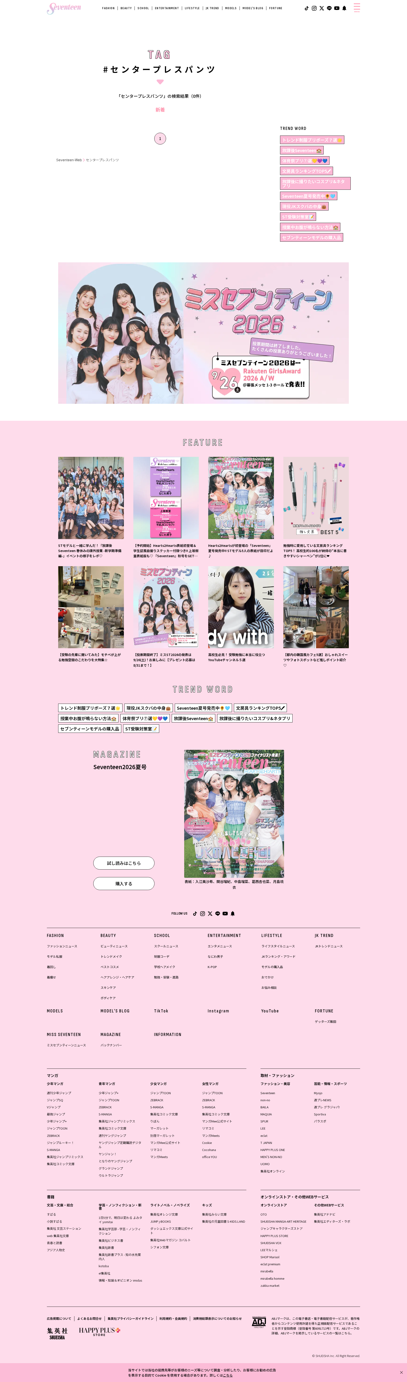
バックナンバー (111, 1045)
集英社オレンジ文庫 (164, 1214)
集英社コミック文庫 (60, 1164)
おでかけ (267, 977)
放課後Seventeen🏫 (302, 150)
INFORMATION (168, 1034)
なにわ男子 (215, 956)
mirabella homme (272, 1278)
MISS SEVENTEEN (64, 1034)
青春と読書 (54, 1243)
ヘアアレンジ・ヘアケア (117, 977)
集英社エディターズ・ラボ (332, 1221)
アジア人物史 (56, 1250)
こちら (228, 1375)
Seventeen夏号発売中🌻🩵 (308, 196)
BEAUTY (126, 8)
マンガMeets (159, 1157)
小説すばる (54, 1221)
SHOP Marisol (269, 1257)
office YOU (209, 1157)
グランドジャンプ (111, 1168)
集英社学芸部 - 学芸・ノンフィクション (120, 1231)
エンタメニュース (220, 946)
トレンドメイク (111, 956)
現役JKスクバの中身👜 (304, 206)
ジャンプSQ (55, 1100)
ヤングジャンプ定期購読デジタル (120, 1144)
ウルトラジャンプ (111, 1175)
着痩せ (51, 977)
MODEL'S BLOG (253, 8)
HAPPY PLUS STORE (274, 1235)
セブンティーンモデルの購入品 (311, 237)
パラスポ (320, 1121)
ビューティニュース (114, 946)
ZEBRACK (53, 1135)
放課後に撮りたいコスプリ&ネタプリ (313, 183)
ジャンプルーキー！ (60, 1142)
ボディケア (108, 998)
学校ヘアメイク (164, 967)
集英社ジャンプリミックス (65, 1157)
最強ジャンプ (56, 1114)
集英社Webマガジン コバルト (170, 1240)
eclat (263, 1135)
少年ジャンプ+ (57, 1121)
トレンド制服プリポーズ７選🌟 (312, 140)
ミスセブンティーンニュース (66, 1045)
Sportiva (320, 1114)
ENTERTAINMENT (167, 8)
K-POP (212, 967)
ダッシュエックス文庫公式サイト (171, 1230)
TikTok (161, 1011)
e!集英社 (104, 1273)
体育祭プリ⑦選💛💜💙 (304, 160)
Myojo (318, 1093)
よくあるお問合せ (89, 1318)
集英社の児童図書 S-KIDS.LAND (223, 1221)
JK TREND (212, 8)
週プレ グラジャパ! (327, 1107)
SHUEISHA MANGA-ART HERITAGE (283, 1221)
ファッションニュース (62, 946)
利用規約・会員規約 (173, 1318)
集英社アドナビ (324, 1214)
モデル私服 (54, 956)
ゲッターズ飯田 (325, 1021)
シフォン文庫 (159, 1247)
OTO (263, 1214)
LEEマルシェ (269, 1250)
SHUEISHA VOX (270, 1243)
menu (357, 11)
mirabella (266, 1271)
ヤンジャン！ (108, 1154)
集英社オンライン (272, 1171)
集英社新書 (106, 1247)
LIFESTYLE (192, 8)
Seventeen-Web (69, 160)
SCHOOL (143, 8)
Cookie (207, 1142)
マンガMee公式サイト (165, 1142)
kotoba (104, 1266)
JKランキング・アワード (278, 956)
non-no (265, 1100)
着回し (51, 967)
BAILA (264, 1107)
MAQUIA (266, 1114)
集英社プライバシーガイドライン (131, 1318)
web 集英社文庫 (58, 1235)
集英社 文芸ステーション (64, 1228)
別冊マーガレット (162, 1135)
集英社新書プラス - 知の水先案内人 (120, 1256)
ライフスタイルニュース (278, 946)
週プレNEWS (322, 1100)
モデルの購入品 (272, 967)
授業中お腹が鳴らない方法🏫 (310, 227)
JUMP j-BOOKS (160, 1221)
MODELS (231, 8)
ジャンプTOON (57, 1128)
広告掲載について (59, 1318)
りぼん (154, 1121)
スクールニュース (166, 946)
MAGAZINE (111, 1034)
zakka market (269, 1285)
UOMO (265, 1164)
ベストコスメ (110, 967)
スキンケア (108, 987)
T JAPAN (266, 1142)
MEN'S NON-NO (271, 1157)
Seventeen (267, 1093)
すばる (51, 1214)
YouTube (270, 1011)
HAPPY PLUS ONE (272, 1149)
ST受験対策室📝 (298, 217)
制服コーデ (161, 956)
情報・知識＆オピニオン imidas (120, 1280)
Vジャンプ (54, 1107)
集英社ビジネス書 (111, 1240)
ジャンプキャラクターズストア (281, 1228)
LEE (262, 1128)
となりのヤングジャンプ (115, 1161)
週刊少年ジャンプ (59, 1093)
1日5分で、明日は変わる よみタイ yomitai (120, 1219)
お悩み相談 (269, 987)
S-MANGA (53, 1149)
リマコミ (156, 1149)
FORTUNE (276, 8)
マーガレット (159, 1128)
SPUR (264, 1121)
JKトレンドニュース (329, 946)
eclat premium (270, 1264)
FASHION (108, 8)
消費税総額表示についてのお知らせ (217, 1318)
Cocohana (209, 1149)
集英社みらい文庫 (214, 1214)
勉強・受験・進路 (166, 977)
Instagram (218, 1011)
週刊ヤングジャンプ (112, 1135)
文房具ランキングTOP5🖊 (306, 171)
